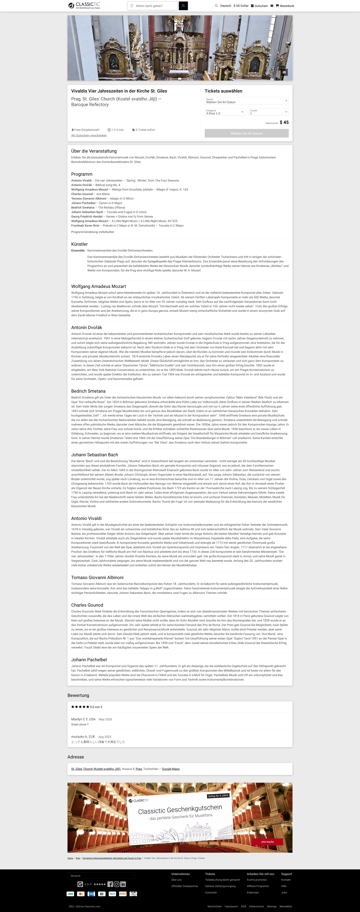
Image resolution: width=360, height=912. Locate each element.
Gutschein (261, 6)
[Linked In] (123, 885)
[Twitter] (116, 885)
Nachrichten (215, 906)
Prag (139, 769)
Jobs (284, 892)
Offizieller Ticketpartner (184, 886)
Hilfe (283, 886)
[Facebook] (80, 884)
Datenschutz (256, 906)
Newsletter (286, 906)
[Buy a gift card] (180, 818)
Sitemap (272, 906)
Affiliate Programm (258, 886)
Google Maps (171, 769)
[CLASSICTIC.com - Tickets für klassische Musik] (84, 6)
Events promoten (257, 879)
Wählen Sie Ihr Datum (247, 133)
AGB (243, 906)
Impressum (231, 906)
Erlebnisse (253, 892)
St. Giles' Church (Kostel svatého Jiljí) (96, 769)
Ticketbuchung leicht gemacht (222, 879)
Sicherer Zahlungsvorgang (220, 886)
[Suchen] (183, 6)
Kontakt (286, 879)
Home (70, 858)
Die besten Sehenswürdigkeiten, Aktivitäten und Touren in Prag (112, 858)
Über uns (176, 879)
